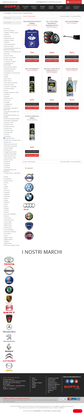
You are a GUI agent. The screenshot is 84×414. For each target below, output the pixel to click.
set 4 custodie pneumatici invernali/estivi (52, 23)
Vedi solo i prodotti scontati (12, 245)
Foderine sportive (9, 88)
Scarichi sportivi (9, 148)
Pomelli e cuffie (9, 130)
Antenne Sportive (9, 38)
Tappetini (7, 163)
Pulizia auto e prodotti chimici (13, 140)
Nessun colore (9, 180)
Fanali (6, 75)
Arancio (7, 216)
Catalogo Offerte (76, 7)
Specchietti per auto (10, 156)
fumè (6, 235)
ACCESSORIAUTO (25, 7)
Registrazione (43, 2)
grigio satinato (9, 237)
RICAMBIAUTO (42, 7)
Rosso (6, 182)
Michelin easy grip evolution (12, 118)
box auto (7, 53)
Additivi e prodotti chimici (11, 32)
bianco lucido (8, 226)
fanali (6, 77)
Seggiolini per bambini (10, 152)
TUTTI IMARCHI (68, 7)
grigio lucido (8, 224)
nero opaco (8, 233)
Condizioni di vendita (53, 378)
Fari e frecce (8, 80)
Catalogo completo (37, 382)
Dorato (7, 210)
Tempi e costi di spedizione (52, 389)
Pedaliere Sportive (10, 126)
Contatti (34, 386)
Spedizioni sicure (52, 386)
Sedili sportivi (8, 150)
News (33, 381)
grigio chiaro (8, 243)
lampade (7, 96)
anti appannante (32, 69)
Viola (6, 206)
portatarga (8, 136)
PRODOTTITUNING (34, 7)
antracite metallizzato (10, 231)
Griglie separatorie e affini (12, 92)
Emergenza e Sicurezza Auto (12, 73)
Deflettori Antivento (10, 69)
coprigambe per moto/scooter (8, 64)
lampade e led (8, 98)
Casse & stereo (9, 55)
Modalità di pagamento (54, 384)
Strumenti (7, 161)
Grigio (6, 186)
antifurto (7, 42)
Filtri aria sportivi (9, 84)
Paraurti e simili (9, 122)
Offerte (34, 384)
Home (20, 13)
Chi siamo (34, 379)
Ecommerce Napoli (56, 411)
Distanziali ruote (9, 71)
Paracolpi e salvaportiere (11, 120)
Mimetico (7, 202)
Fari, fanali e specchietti (11, 82)
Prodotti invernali (9, 138)
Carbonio (7, 192)
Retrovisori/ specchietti (11, 144)
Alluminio (7, 194)
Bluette (7, 208)
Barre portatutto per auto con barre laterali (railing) (12, 49)
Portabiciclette (9, 132)
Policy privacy (51, 381)
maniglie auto (8, 104)
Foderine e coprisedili (10, 86)
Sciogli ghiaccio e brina (32, 117)
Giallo (6, 177)
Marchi (33, 387)
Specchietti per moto (10, 158)
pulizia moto (8, 142)
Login (37, 2)
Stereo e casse (9, 160)
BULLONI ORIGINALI (10, 214)
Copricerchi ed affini (10, 61)
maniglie (7, 102)
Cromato (7, 190)
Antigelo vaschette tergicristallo (52, 70)
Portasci (7, 134)
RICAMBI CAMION (51, 7)
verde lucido (8, 228)
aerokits (7, 34)
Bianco (7, 198)
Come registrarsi (52, 387)
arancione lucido (9, 220)
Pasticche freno (9, 124)
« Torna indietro (7, 13)
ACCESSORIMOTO (59, 7)
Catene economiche (10, 57)
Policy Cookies (51, 379)
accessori (7, 28)
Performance (8, 128)
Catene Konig (8, 59)
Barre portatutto (9, 46)
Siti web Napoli (47, 411)
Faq (49, 392)
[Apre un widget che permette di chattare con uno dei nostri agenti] (77, 411)
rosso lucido (8, 222)
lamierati (7, 94)
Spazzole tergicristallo (10, 154)
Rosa (6, 204)
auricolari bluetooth (10, 44)
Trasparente (8, 179)
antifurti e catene (9, 40)
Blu (6, 184)
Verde (6, 200)
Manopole (7, 106)
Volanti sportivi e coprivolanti (12, 173)
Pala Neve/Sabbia (71, 21)
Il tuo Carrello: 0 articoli (75, 2)
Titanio (7, 212)
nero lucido (8, 218)
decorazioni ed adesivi (11, 67)
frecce (6, 90)
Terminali (7, 167)
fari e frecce (8, 78)
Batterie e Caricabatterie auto (13, 51)
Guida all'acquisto (52, 382)
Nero (6, 188)
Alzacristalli (8, 36)
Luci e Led (7, 100)
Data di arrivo (31, 16)
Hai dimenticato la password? (54, 2)
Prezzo (25, 16)
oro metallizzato (9, 229)
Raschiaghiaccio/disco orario (32, 22)
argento (7, 241)
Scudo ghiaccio (72, 69)
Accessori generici (9, 30)
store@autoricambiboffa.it (13, 387)
